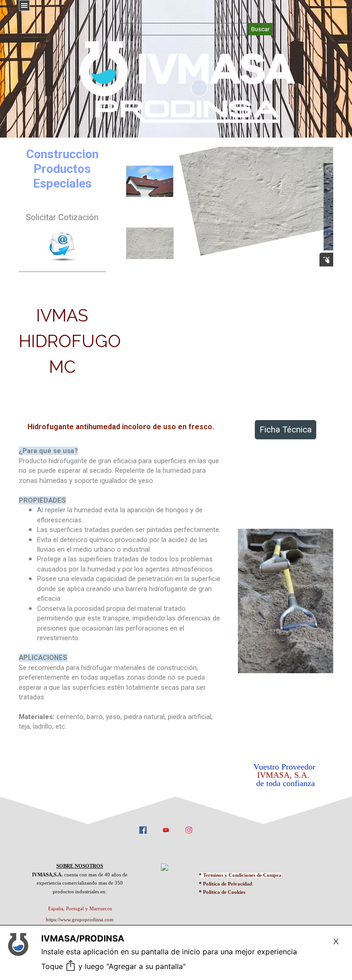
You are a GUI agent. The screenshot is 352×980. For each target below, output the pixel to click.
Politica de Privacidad (227, 883)
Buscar (260, 29)
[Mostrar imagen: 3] (150, 181)
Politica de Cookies (224, 892)
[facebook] (143, 829)
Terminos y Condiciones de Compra (242, 875)
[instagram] (189, 829)
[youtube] (166, 829)
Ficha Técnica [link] (285, 430)
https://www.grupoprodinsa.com (80, 919)
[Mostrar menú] (24, 5)
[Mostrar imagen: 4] (150, 243)
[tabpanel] (62, 240)
